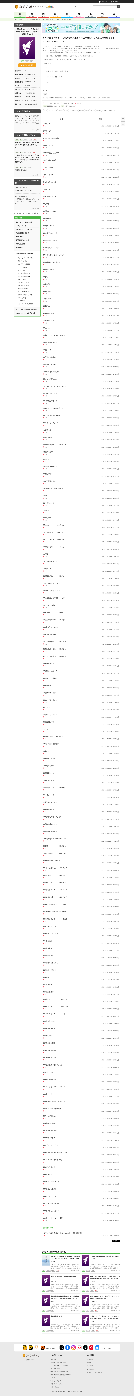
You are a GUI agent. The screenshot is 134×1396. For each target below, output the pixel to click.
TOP (16, 19)
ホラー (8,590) (22, 267)
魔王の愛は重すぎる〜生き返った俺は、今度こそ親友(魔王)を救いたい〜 (27, 145)
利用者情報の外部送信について (61, 1375)
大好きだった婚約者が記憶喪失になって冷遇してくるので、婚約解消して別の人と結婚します (65, 1258)
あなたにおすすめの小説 (24, 222)
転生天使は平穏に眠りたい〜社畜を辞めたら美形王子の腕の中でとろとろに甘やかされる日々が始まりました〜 (105, 1278)
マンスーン (93, 1301)
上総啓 (92, 1321)
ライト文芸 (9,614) (24, 276)
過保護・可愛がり (108, 110)
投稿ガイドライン (56, 1381)
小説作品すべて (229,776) (24, 253)
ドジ (65, 110)
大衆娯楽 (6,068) (23, 285)
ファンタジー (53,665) (25, 258)
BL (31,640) (21, 301)
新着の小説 (19, 247)
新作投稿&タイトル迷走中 (23, 190)
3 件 (63, 41)
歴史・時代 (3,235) (24, 292)
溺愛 (60, 110)
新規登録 (104, 1)
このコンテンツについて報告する (27, 213)
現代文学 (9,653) (23, 282)
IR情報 (89, 1362)
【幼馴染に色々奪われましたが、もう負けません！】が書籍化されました (27, 201)
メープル (92, 1281)
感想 (100, 119)
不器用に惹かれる (21, 170)
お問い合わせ (55, 1387)
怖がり (93, 110)
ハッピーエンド (52, 110)
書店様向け (90, 1369)
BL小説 (26, 19)
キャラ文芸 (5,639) (24, 273)
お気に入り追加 (28, 65)
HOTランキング (21, 226)
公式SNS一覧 (107, 1348)
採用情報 (90, 1365)
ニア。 (92, 1261)
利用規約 (53, 1359)
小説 (20, 19)
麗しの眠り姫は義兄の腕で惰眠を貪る (63, 1276)
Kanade (53, 1261)
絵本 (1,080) (22, 298)
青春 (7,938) (22, 279)
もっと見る (36, 130)
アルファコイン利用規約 (59, 1362)
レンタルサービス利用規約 (59, 1365)
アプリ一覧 (51, 1348)
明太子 (52, 1301)
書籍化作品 (19, 236)
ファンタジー (73, 110)
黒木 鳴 (53, 1281)
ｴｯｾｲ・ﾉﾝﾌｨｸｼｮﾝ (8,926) (25, 304)
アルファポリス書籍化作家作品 (26, 309)
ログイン (115, 1)
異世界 (99, 110)
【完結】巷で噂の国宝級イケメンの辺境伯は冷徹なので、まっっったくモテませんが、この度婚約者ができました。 (65, 1298)
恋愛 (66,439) (22, 261)
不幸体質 (81, 110)
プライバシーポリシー (58, 1384)
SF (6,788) (21, 270)
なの (52, 1321)
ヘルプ (53, 1378)
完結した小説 (20, 244)
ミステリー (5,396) (24, 264)
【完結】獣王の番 (56, 1316)
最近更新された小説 (22, 240)
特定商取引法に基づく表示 (59, 1372)
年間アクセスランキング (24, 229)
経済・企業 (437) (23, 288)
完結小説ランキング (22, 233)
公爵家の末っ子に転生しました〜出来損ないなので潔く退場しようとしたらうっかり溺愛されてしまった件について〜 (105, 1318)
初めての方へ (30, 1360)
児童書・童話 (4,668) (25, 295)
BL (62, 106)
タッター (46, 41)
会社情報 (90, 1359)
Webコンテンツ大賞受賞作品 (25, 313)
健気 (87, 110)
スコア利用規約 (56, 1368)
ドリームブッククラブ (94, 1372)
